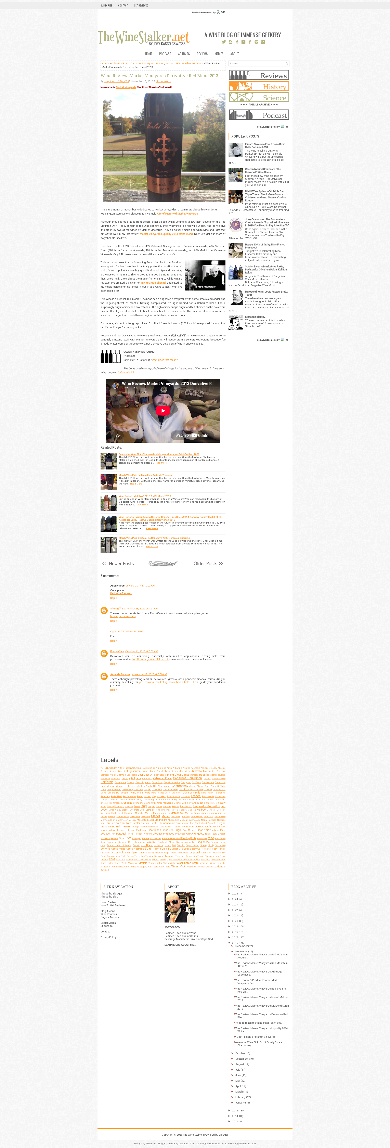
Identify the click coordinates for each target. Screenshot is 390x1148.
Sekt (174, 845)
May (237, 1080)
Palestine (145, 826)
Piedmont (141, 830)
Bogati (186, 774)
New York (119, 823)
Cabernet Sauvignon (142, 63)
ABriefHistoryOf (126, 767)
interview (129, 806)
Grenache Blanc (142, 802)
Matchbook (177, 812)
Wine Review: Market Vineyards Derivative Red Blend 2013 (159, 76)
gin (196, 799)
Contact (123, 5)
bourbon (221, 775)
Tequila (207, 852)
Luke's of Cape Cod (201, 939)
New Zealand (134, 823)
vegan (148, 859)
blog (178, 774)
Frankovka (220, 796)
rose (211, 838)
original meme (120, 826)
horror (103, 806)
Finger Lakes (159, 796)
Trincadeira (191, 856)
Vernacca (215, 859)
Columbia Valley (170, 789)
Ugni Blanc (220, 856)
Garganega (149, 799)
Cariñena (196, 782)
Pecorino (154, 826)
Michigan (175, 816)
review (169, 63)
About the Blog (109, 896)
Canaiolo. (139, 782)
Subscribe (106, 5)
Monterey (123, 819)
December (241, 945)
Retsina (114, 838)
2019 (235, 926)
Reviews (202, 54)
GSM (193, 803)
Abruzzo (139, 768)
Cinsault (116, 789)
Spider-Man (177, 849)
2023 (235, 904)
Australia (196, 771)
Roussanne (220, 838)
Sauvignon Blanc (143, 845)
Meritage (145, 816)
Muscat (184, 819)
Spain (148, 848)
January (240, 1102)
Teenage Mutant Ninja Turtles (162, 852)
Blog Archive (108, 911)
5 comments (163, 81)
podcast (105, 833)
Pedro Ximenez (166, 826)
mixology (186, 816)
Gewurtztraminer (186, 799)
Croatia (216, 789)
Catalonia (220, 782)
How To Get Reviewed (113, 905)
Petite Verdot (219, 826)
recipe (215, 833)
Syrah (134, 852)
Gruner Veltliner (182, 802)
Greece (116, 802)
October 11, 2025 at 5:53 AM (141, 651)
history (221, 802)
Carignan (186, 782)
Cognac (147, 789)
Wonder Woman (205, 866)
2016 (235, 942)
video (110, 863)
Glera (202, 799)
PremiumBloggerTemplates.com (208, 1143)
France (196, 796)
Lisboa (125, 810)
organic (105, 826)
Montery (132, 820)
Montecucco (219, 816)
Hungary (119, 806)
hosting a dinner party (123, 616)
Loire (148, 809)
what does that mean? (165, 359)
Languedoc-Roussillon (206, 806)
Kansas (167, 806)
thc (219, 852)
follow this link (126, 372)
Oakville (212, 823)
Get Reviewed (141, 5)
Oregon (221, 823)
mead (222, 813)
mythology (194, 819)
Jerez (159, 806)
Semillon (181, 845)
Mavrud (189, 813)
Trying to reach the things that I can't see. (258, 1022)
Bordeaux (211, 774)
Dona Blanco (157, 792)
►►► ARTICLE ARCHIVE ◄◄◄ (259, 104)
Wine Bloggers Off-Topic (144, 866)
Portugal (121, 833)
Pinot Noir (203, 829)
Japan (151, 806)
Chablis (141, 786)
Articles (184, 54)
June (238, 1075)
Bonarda (194, 775)
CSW (222, 789)
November (241, 951)
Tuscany (209, 856)
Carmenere (208, 782)
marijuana (105, 813)
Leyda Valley (114, 810)
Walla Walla (169, 863)
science (158, 845)
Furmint (113, 799)
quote (200, 833)
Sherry (203, 845)
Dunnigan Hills (191, 792)
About (234, 54)
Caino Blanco (218, 778)
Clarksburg (127, 789)
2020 (235, 921)
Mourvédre (161, 819)
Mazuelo (199, 813)
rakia (208, 833)
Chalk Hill (151, 786)
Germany (172, 799)
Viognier (132, 863)
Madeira (183, 810)
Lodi (142, 809)
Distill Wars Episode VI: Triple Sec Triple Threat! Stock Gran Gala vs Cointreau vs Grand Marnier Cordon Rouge (265, 196)
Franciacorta (208, 796)
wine (126, 866)
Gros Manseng (165, 802)
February (105, 796)
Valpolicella (139, 859)
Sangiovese (203, 841)
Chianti (215, 786)
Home (148, 54)
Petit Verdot (190, 826)
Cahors (207, 778)
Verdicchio (174, 859)
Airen (169, 768)
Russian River (126, 842)
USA (177, 63)
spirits (187, 848)
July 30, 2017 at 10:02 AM (140, 585)
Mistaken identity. (255, 316)
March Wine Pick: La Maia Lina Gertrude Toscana (145, 475)
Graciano (220, 799)
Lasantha (183, 1143)
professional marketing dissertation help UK (166, 682)
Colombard (157, 789)
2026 (235, 893)
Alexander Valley (209, 768)
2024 (235, 899)
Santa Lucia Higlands (119, 845)
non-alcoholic (156, 823)
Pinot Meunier (189, 830)
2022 (235, 910)
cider (109, 789)
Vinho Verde (121, 863)
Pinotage (214, 830)
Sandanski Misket (167, 842)
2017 (235, 937)
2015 (235, 1110)
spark (156, 849)
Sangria (215, 842)
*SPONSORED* (109, 767)
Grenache (126, 802)
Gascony (161, 799)
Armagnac (144, 771)
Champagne (164, 786)
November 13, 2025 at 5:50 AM (149, 674)
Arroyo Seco (170, 771)
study (214, 848)
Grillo (153, 803)
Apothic (121, 771)
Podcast (165, 54)
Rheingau (136, 838)
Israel (137, 806)
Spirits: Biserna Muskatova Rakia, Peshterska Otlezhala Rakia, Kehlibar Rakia (266, 269)
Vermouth (205, 859)
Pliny (222, 830)
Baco (213, 771)
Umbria (104, 859)
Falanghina (219, 792)
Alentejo (195, 767)
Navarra (212, 819)
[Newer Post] (118, 565)
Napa (204, 819)
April (238, 1086)
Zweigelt (105, 870)
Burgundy (147, 778)
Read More (161, 462)
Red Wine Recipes (121, 593)
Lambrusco (186, 806)
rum (116, 842)
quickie (191, 833)
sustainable (117, 852)
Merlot (160, 63)
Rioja (193, 838)
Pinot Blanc (154, 829)
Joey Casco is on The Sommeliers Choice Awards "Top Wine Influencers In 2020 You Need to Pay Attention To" (267, 222)
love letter (165, 810)
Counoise (208, 789)
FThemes (151, 1143)
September (241, 1058)
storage (207, 849)
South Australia (135, 848)
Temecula (182, 852)
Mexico (166, 816)
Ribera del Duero (171, 838)
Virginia (143, 862)
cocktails (138, 789)
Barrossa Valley (108, 775)
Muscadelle (173, 820)
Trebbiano (180, 856)
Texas (214, 852)
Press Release (134, 833)
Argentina (132, 771)
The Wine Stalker (193, 1134)
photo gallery (108, 830)
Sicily (211, 845)
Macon (174, 810)
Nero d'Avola (107, 823)
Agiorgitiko (149, 768)
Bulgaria (136, 778)
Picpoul (131, 830)
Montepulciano (109, 819)
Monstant (208, 816)
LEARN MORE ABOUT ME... (180, 944)
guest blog (202, 802)
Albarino (177, 767)
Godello (210, 799)
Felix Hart (116, 796)
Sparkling (165, 848)
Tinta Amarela (113, 856)
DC (117, 792)
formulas (185, 796)
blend (170, 774)
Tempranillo (195, 852)
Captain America (172, 782)
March (239, 1091)
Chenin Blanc (203, 786)
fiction (147, 796)
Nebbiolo (221, 820)
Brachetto (115, 778)
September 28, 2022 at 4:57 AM (140, 608)
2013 (235, 1121)
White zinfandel (218, 863)
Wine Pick (178, 866)
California (107, 782)
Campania (120, 782)
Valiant (129, 859)
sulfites (221, 849)
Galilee (129, 799)
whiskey (204, 863)
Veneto (155, 859)
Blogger (223, 1134)
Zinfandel (219, 866)
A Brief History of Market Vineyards (177, 213)
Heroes (213, 803)
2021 (235, 915)
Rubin (103, 842)
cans (148, 782)
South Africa (118, 848)
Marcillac (221, 810)
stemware (197, 848)
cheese (192, 786)
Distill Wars (143, 792)
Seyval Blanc (192, 845)
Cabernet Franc (120, 63)
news (146, 823)
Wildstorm (105, 866)
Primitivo (147, 834)
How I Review (108, 902)
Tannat (143, 852)
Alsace (113, 771)
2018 (235, 931)
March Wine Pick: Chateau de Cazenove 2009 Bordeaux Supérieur (154, 538)
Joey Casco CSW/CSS (116, 81)
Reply (113, 597)
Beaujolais (132, 775)
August (239, 1064)
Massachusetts (161, 813)
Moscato (141, 819)
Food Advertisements (202, 12)
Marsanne (129, 813)
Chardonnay (180, 786)
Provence (180, 833)
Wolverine (191, 866)
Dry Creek (177, 792)
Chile (222, 786)
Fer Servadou (129, 796)
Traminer (170, 856)
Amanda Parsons (120, 674)
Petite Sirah (204, 826)
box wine (105, 778)
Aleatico (186, 768)
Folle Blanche (173, 796)
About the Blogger (111, 893)
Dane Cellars (108, 792)
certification (130, 786)
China (103, 789)
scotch (168, 845)
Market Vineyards (126, 87)
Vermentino (185, 859)
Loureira (156, 810)
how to (110, 806)
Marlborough (117, 813)
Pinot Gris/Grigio (172, 829)
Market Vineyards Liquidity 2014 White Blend (166, 233)
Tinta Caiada (127, 856)
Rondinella (202, 838)
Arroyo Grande (157, 771)
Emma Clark (117, 651)
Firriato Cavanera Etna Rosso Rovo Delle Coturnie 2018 (265, 146)
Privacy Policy (108, 937)
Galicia (121, 799)
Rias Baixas (155, 838)
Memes (219, 54)
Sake (149, 841)
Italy (144, 806)
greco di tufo (106, 803)
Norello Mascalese (185, 823)
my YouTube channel (153, 282)
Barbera (221, 771)
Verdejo (164, 859)
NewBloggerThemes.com (242, 1143)
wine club (164, 866)
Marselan (139, 813)
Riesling (185, 838)
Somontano (220, 845)
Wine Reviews (109, 914)
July (237, 1069)
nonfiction (169, 823)
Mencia (111, 816)
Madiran (192, 810)
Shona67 (115, 608)
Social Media (108, 922)
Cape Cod (157, 782)
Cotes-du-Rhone (195, 789)
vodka (158, 863)
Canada (130, 782)
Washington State (192, 63)
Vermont (196, 859)
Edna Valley (207, 792)
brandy (126, 778)
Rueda (110, 842)
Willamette (117, 866)
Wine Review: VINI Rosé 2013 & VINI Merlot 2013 (145, 496)
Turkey (201, 856)
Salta (155, 842)
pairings (135, 826)
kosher (175, 806)
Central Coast (115, 786)
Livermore (134, 810)
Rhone (145, 838)
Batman (121, 774)
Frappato (105, 799)
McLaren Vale (212, 813)
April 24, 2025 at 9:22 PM (129, 631)
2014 (235, 1116)
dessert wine (128, 792)
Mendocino (123, 816)
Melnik (104, 816)
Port (113, 834)
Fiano (140, 796)
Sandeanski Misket (186, 842)
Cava (103, 786)
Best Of (148, 774)
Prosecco (168, 833)
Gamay (138, 799)
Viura (151, 863)
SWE (127, 852)
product (157, 833)
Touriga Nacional (154, 856)
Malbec (201, 809)
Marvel (148, 813)
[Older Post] (208, 565)
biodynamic (160, 774)
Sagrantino (140, 842)
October (240, 1053)
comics (183, 789)
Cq (112, 631)
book (202, 774)
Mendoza (135, 816)
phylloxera (121, 830)
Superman (105, 852)
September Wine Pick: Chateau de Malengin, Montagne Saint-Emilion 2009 (159, 454)
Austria (207, 771)
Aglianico (161, 767)
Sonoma (105, 848)
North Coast (201, 823)
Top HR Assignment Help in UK (150, 659)
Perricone (178, 826)
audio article (183, 771)
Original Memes (110, 917)
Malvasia (211, 810)
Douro (167, 792)
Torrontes (139, 856)
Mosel (150, 819)
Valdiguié (120, 859)
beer (140, 774)
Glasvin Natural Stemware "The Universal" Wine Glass (263, 171)
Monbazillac (197, 816)
